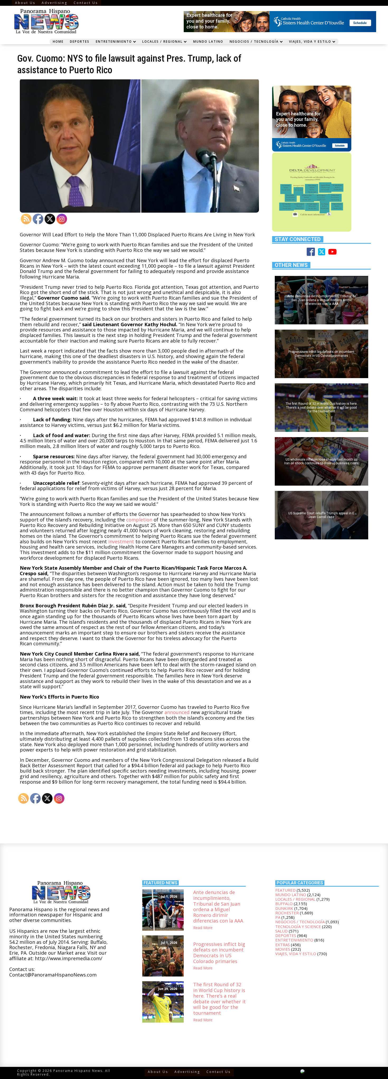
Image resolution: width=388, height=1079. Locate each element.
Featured (285, 890)
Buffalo (284, 903)
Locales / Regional (162, 41)
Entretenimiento (114, 41)
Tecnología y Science (298, 926)
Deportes (79, 41)
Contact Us (86, 3)
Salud (281, 931)
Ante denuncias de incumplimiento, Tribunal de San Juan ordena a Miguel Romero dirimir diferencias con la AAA (218, 907)
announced (177, 712)
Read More (202, 928)
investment (121, 541)
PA (277, 917)
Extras (282, 944)
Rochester (287, 912)
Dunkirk (284, 908)
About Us (25, 3)
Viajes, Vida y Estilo (310, 41)
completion (139, 519)
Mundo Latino (208, 41)
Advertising (54, 3)
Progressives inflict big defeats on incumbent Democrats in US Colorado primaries (219, 952)
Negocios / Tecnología (254, 41)
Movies (282, 949)
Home (58, 41)
